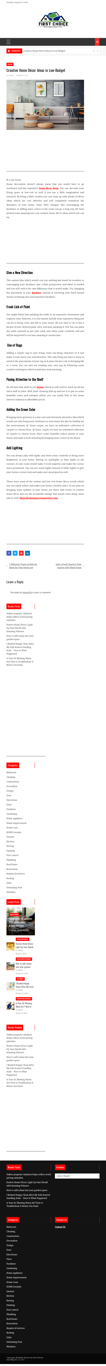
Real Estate (11, 864)
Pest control (12, 855)
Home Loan (12, 827)
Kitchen (10, 841)
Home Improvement (16, 823)
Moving (10, 846)
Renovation (12, 869)
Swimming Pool (14, 887)
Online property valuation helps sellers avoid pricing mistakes (19, 616)
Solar (9, 883)
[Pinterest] (21, 553)
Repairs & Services (15, 873)
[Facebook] (8, 553)
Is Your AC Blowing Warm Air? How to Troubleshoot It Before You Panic (19, 661)
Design (9, 64)
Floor (9, 804)
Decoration (11, 786)
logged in (27, 592)
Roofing (10, 878)
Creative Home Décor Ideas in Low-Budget (44, 51)
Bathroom (11, 772)
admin (10, 75)
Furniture (11, 809)
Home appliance (14, 818)
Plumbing (11, 860)
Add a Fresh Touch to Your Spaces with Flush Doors (68, 566)
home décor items (49, 188)
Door (8, 795)
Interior (10, 837)
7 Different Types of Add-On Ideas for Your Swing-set (23, 566)
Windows (11, 892)
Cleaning (10, 777)
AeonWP (21, 1360)
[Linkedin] (27, 553)
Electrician (11, 800)
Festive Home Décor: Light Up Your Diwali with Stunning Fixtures (19, 628)
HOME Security (13, 832)
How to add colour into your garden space (24, 967)
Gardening (11, 814)
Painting (10, 851)
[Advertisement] (45, 151)
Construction (12, 781)
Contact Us (60, 1227)
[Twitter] (15, 553)
